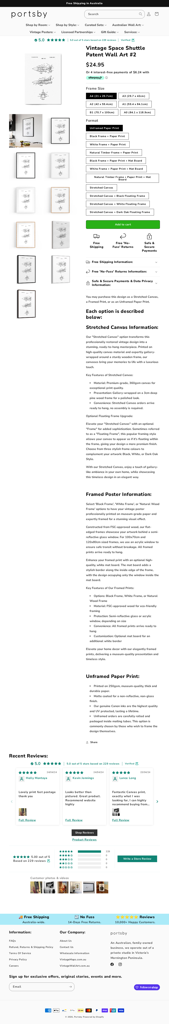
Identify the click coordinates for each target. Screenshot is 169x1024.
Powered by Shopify (93, 1017)
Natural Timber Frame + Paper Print (114, 152)
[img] (28, 773)
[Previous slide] (11, 801)
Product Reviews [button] (84, 840)
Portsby (78, 1017)
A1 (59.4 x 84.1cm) (135, 104)
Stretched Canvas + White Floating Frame (118, 204)
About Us (66, 940)
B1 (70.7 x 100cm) (102, 112)
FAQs (12, 940)
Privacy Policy (18, 959)
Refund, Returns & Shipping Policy (31, 947)
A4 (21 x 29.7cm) (101, 96)
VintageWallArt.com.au (75, 965)
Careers (14, 965)
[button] (37, 25)
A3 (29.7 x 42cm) (133, 96)
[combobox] (114, 14)
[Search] (140, 14)
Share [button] (94, 742)
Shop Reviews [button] (84, 833)
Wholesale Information (74, 953)
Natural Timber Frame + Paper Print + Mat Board (122, 178)
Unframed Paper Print (104, 128)
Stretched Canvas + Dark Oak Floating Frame (120, 212)
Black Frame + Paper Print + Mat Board (116, 160)
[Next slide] (157, 801)
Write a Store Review (137, 859)
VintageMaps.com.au (73, 959)
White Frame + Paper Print (108, 144)
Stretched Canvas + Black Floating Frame (117, 196)
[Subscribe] (70, 986)
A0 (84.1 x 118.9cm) (137, 112)
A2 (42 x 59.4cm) (101, 104)
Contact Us (67, 947)
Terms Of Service (20, 953)
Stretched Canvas (101, 187)
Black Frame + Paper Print (107, 136)
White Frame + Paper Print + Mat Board (116, 168)
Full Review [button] (27, 820)
